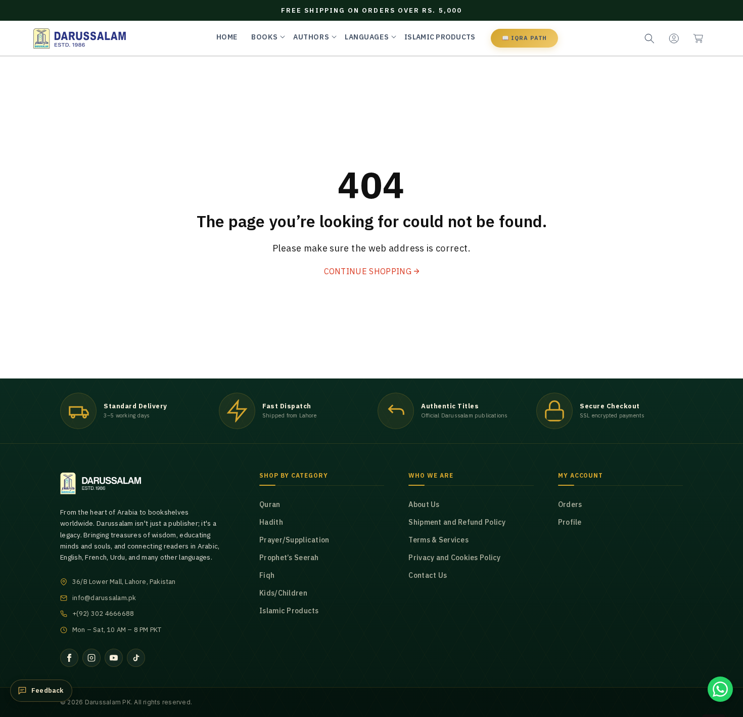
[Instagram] (91, 658)
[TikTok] (136, 658)
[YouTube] (114, 658)
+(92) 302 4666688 (103, 613)
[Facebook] (69, 658)
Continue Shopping (367, 271)
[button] (698, 38)
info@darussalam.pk (104, 598)
